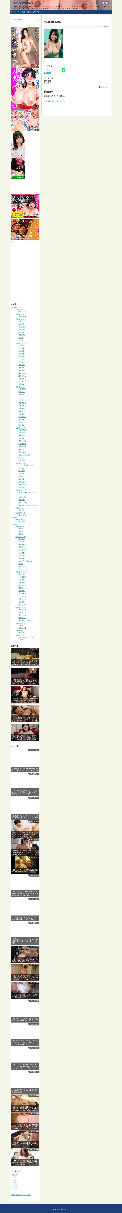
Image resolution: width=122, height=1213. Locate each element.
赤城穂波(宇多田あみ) (25, 620)
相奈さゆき (22, 485)
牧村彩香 (21, 370)
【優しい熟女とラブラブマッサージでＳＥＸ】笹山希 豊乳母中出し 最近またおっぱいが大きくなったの (25, 977)
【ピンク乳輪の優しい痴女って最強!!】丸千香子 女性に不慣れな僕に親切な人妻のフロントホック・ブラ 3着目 (25, 720)
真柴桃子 (21, 422)
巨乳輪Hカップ (20, 387)
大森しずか (22, 497)
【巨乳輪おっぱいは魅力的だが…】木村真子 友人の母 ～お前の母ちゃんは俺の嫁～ (25, 941)
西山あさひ (22, 381)
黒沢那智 (21, 487)
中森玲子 (21, 392)
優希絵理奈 (22, 433)
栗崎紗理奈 (22, 446)
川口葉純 (21, 359)
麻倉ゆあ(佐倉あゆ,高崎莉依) (28, 505)
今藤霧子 (21, 345)
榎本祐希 (21, 479)
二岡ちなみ (22, 321)
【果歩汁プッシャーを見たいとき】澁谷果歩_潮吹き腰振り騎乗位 (25, 960)
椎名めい (21, 411)
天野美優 (21, 547)
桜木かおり (22, 332)
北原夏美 (21, 351)
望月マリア (22, 406)
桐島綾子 (21, 329)
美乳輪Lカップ (20, 635)
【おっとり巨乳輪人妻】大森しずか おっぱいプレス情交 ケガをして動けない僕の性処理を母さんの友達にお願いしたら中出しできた (25, 1109)
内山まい (21, 468)
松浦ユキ (21, 362)
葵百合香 (21, 558)
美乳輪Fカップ (20, 526)
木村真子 (21, 408)
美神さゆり (22, 615)
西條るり (21, 510)
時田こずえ (22, 441)
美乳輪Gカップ (20, 537)
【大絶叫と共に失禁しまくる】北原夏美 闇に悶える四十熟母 (25, 996)
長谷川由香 (22, 605)
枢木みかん (22, 327)
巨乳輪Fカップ (20, 319)
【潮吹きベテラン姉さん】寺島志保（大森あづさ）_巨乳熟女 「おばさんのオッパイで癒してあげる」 (24, 1066)
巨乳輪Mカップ (20, 508)
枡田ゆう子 (22, 550)
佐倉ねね (21, 574)
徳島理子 (21, 582)
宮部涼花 (21, 356)
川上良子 (21, 397)
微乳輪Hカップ (20, 520)
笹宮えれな (22, 452)
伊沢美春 (21, 348)
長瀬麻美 (21, 602)
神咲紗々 (21, 449)
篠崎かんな (22, 373)
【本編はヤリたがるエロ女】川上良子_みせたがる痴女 (25, 1091)
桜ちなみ (21, 365)
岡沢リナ (21, 522)
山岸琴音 (21, 580)
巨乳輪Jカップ (20, 463)
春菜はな (21, 500)
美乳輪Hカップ (20, 572)
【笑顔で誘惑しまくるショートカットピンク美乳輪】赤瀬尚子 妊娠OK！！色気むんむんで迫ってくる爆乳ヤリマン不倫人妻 (25, 682)
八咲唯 (20, 528)
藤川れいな (22, 311)
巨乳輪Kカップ (20, 490)
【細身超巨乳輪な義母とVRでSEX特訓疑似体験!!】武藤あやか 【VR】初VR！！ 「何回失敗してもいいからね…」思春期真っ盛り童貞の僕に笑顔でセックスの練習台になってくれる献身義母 (25, 703)
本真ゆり (21, 591)
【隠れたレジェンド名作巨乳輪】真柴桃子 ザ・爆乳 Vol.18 (25, 871)
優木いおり (22, 515)
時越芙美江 (22, 403)
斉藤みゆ (21, 588)
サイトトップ (15, 12)
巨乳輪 (23, 12)
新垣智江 (21, 400)
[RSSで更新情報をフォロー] (107, 2)
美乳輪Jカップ (20, 623)
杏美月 (20, 476)
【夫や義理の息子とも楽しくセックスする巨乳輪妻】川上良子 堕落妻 (25, 918)
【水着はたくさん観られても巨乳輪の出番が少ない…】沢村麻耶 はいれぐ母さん (25, 1144)
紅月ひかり (22, 376)
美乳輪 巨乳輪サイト (26, 2)
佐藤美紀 (21, 541)
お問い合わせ (37, 12)
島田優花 (21, 394)
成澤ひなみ (22, 585)
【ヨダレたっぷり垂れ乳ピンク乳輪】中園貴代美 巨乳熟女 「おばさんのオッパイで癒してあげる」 (25, 1162)
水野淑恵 (21, 367)
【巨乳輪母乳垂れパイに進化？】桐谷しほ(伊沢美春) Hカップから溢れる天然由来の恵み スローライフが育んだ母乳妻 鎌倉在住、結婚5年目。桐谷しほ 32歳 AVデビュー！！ (25, 853)
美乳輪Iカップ (20, 607)
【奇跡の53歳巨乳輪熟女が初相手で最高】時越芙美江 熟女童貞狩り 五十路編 (25, 769)
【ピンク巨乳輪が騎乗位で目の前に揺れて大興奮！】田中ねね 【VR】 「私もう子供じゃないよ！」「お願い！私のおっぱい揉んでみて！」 (25, 1127)
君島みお (21, 324)
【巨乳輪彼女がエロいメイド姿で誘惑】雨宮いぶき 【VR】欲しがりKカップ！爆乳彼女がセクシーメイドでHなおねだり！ (25, 738)
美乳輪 (29, 12)
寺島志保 (21, 435)
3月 (15, 1177)
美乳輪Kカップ (20, 630)
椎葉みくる (22, 628)
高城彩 (20, 564)
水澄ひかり (22, 417)
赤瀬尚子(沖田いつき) (25, 561)
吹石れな (21, 354)
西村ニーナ (22, 460)
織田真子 (21, 555)
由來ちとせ (22, 482)
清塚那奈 (21, 419)
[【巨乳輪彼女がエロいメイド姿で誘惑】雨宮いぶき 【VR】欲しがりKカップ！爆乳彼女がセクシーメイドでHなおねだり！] (25, 732)
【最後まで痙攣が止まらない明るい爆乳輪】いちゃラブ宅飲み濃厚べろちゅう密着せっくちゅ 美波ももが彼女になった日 (25, 663)
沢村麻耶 (21, 335)
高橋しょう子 (23, 569)
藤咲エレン (22, 618)
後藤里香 (21, 438)
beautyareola (104, 87)
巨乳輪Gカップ (20, 343)
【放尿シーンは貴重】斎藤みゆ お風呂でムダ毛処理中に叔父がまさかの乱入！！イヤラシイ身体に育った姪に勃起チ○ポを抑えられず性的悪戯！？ (25, 835)
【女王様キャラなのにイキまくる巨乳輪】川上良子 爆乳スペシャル (25, 1019)
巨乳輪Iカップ (20, 428)
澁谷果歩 (21, 632)
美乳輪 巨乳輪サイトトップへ (54, 101)
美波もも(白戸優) (24, 455)
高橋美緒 (21, 425)
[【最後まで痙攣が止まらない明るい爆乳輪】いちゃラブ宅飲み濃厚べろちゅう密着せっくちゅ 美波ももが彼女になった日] (25, 657)
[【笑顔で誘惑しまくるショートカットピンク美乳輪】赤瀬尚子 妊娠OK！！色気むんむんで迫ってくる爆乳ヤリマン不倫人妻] (25, 676)
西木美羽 (21, 458)
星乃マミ (21, 473)
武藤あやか (22, 316)
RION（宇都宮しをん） (26, 465)
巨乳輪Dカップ (20, 309)
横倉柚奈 (21, 414)
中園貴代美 (22, 430)
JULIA (20, 625)
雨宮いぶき (22, 502)
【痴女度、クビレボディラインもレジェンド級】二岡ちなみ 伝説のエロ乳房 (25, 817)
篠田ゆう (21, 534)
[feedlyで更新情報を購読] (103, 2)
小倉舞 (20, 612)
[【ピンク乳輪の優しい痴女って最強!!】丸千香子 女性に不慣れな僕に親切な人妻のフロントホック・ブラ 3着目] (25, 713)
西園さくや (22, 599)
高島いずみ (22, 566)
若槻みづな (22, 596)
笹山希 (20, 340)
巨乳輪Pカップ (20, 513)
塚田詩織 (21, 471)
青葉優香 (21, 384)
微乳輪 (14, 518)
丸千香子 (21, 539)
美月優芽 (21, 379)
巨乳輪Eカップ (20, 314)
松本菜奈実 (22, 444)
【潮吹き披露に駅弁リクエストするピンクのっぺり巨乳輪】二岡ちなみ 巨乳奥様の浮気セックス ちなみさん (25, 792)
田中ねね (21, 553)
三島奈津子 (22, 609)
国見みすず (22, 544)
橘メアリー (22, 593)
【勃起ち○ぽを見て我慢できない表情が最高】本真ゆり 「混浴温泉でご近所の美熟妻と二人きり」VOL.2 (25, 893)
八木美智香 (22, 577)
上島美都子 (22, 389)
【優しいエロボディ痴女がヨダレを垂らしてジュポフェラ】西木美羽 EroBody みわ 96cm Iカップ (25, 1042)
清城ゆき (21, 531)
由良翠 (20, 338)
